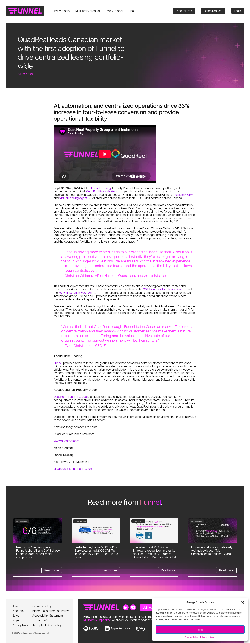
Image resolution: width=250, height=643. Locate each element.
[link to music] (140, 628)
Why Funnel (115, 11)
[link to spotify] (91, 628)
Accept (200, 629)
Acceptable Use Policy (46, 625)
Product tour (184, 11)
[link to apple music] (117, 628)
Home (16, 606)
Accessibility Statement (47, 615)
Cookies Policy (191, 637)
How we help (61, 11)
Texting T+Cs (40, 620)
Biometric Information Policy (50, 611)
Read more (51, 570)
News (15, 615)
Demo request (213, 11)
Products (18, 611)
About (132, 11)
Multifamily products (88, 11)
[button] (243, 602)
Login (237, 11)
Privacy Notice (207, 637)
